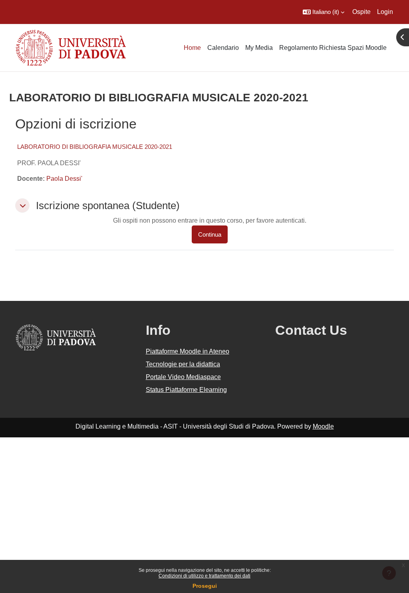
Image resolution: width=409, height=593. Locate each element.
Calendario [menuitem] (223, 47)
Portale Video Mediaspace (183, 377)
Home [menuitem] (192, 47)
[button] (323, 12)
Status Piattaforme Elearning (186, 389)
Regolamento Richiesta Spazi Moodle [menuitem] (333, 47)
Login (385, 11)
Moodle (323, 426)
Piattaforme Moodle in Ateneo (187, 351)
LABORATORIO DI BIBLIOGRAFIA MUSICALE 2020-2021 (94, 146)
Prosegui (205, 586)
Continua (209, 234)
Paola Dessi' (64, 178)
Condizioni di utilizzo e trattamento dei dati (204, 576)
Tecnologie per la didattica (183, 364)
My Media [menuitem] (259, 47)
